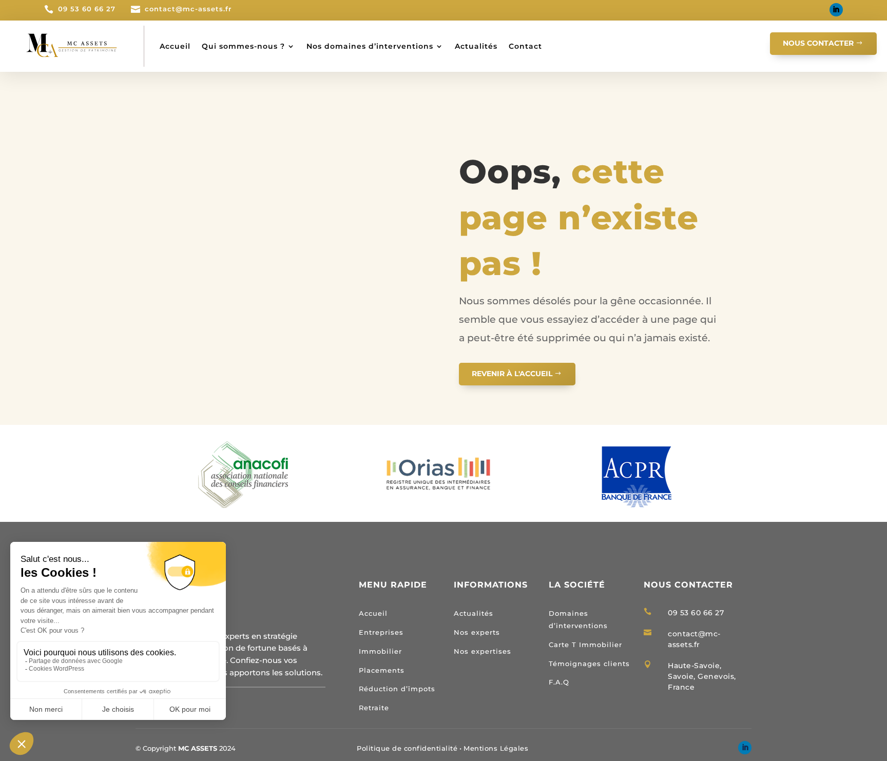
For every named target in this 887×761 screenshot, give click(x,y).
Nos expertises (482, 651)
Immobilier (380, 651)
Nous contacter (818, 43)
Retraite (374, 708)
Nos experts (477, 632)
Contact (525, 46)
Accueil (175, 46)
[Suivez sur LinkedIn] (836, 9)
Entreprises (381, 632)
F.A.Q (559, 682)
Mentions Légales (496, 748)
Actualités (476, 46)
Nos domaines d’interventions (369, 46)
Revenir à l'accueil (512, 373)
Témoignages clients (589, 663)
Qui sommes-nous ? (243, 46)
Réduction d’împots (397, 689)
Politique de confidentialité (407, 748)
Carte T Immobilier (585, 644)
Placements (381, 670)
